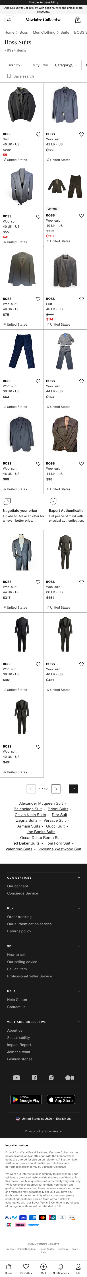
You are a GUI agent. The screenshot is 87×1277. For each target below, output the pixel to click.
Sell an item (17, 969)
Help (11, 991)
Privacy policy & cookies (41, 1131)
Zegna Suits (26, 820)
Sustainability (18, 1037)
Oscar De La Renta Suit (41, 838)
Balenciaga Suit (28, 809)
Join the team (18, 1051)
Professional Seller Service (29, 976)
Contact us (16, 1006)
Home (9, 32)
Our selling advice (22, 961)
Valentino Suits (19, 849)
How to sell (16, 954)
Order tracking (19, 916)
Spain (74, 1249)
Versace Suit (55, 820)
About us (14, 1030)
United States (47, 1249)
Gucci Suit (55, 826)
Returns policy (19, 931)
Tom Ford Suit (58, 843)
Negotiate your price (20, 510)
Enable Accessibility (43, 2)
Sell (11, 946)
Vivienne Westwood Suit (59, 849)
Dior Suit (59, 815)
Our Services (19, 878)
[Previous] (31, 788)
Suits (64, 32)
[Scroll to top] (73, 788)
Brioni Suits (58, 809)
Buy (10, 908)
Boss (23, 32)
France (10, 1249)
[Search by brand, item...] (9, 19)
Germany (63, 1249)
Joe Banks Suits (41, 832)
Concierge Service (22, 893)
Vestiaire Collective (26, 1022)
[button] (78, 20)
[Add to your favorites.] (38, 134)
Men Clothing (44, 32)
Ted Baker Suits (26, 843)
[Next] (56, 788)
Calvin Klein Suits (30, 815)
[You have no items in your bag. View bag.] (78, 20)
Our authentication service (29, 924)
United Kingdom (26, 1249)
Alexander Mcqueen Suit (41, 803)
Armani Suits (28, 826)
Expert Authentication (67, 510)
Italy (43, 1252)
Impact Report (19, 1044)
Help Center (17, 999)
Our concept (17, 886)
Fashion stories (20, 1059)
